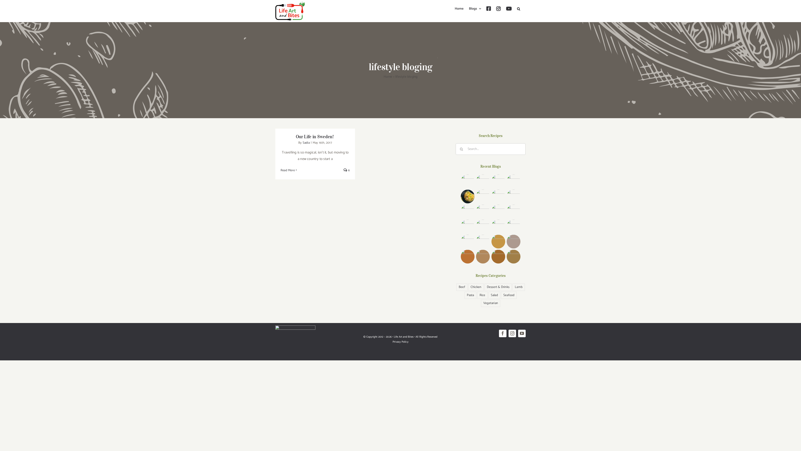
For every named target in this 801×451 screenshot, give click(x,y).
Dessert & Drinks (498, 287)
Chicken (476, 287)
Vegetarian (490, 303)
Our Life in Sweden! (315, 136)
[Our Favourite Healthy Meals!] (513, 226)
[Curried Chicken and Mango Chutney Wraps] (498, 241)
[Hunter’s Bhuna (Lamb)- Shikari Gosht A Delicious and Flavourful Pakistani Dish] (498, 196)
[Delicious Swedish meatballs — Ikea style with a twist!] (513, 181)
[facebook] (502, 333)
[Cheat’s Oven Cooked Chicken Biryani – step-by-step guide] (483, 196)
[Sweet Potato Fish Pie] (498, 256)
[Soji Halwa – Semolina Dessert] (483, 241)
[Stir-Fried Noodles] (498, 211)
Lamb (519, 287)
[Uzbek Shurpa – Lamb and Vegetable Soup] (468, 226)
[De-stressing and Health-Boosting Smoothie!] (513, 241)
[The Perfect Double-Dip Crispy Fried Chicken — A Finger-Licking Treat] (468, 181)
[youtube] (522, 333)
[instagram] (512, 333)
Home (388, 77)
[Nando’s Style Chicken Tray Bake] (483, 211)
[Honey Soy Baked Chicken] (468, 211)
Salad (494, 295)
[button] (518, 9)
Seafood (508, 295)
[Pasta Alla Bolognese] (513, 256)
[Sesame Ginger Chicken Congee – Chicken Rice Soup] (468, 196)
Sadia (306, 142)
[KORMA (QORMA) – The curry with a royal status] (468, 241)
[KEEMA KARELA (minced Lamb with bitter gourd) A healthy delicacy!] (513, 211)
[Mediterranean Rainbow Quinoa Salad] (513, 196)
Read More (288, 170)
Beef (462, 287)
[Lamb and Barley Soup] (468, 256)
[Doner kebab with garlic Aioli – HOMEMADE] (498, 181)
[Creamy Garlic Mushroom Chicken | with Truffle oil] (483, 181)
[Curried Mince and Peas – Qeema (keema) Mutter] (498, 226)
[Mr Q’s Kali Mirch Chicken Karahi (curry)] (483, 226)
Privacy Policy (400, 342)
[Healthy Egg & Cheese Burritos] (483, 256)
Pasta (470, 295)
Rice (482, 295)
